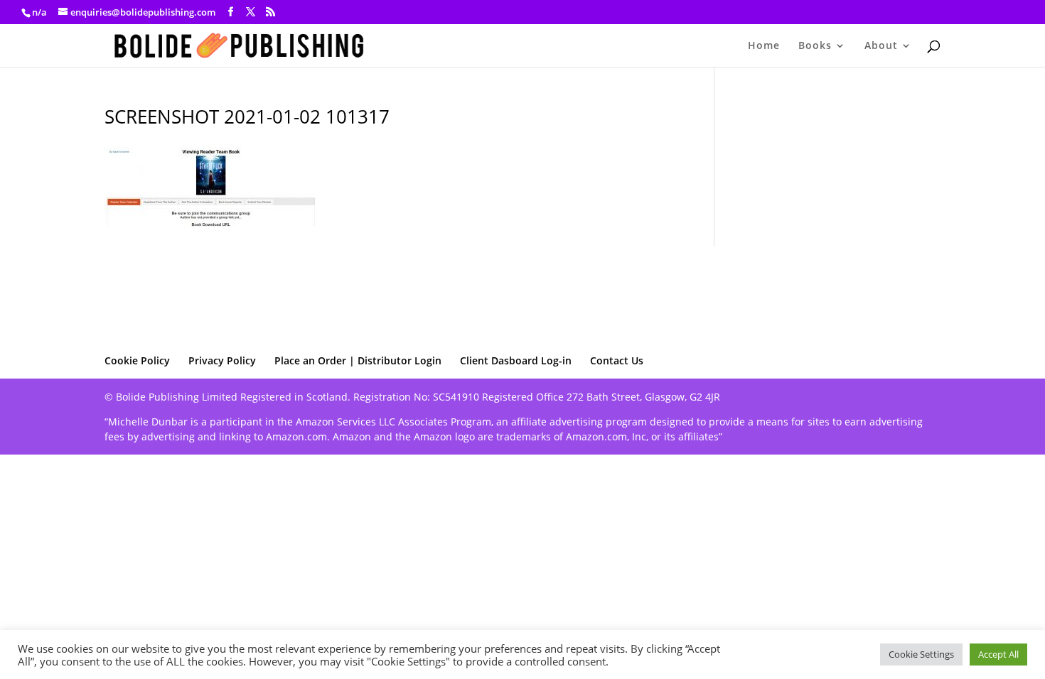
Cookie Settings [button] (921, 654)
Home (764, 46)
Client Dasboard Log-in (516, 360)
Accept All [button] (998, 654)
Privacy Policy (222, 360)
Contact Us (616, 360)
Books (815, 46)
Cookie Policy (137, 360)
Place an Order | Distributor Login (357, 360)
